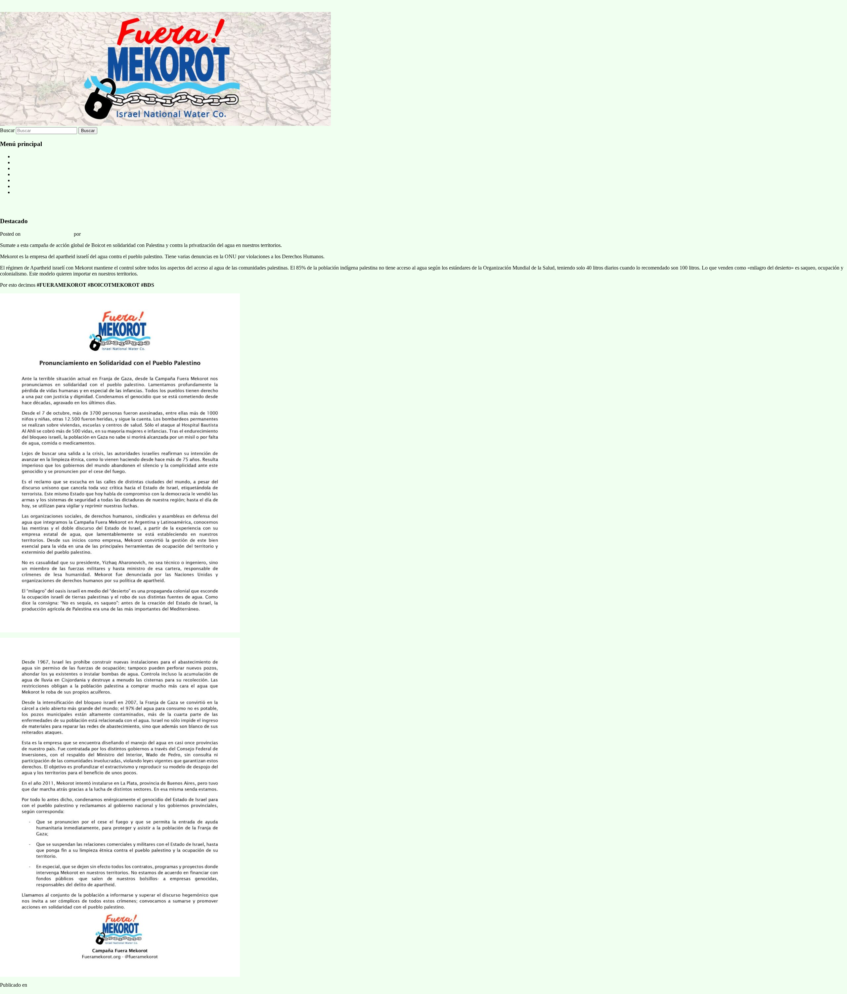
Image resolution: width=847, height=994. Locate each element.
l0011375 (92, 234)
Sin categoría (42, 985)
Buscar (7, 130)
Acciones (23, 180)
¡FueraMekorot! (28, 206)
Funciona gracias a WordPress (31, 991)
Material (21, 174)
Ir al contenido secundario (27, 9)
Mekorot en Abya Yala (36, 168)
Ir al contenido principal (25, 3)
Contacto (22, 192)
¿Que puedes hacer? (34, 186)
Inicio (19, 162)
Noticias (21, 156)
